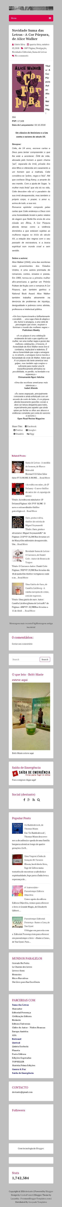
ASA (14, 1035)
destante (29, 1191)
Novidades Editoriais (21, 51)
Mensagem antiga (44, 623)
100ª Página (29, 48)
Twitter (19, 430)
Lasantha (15, 1198)
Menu (13, 18)
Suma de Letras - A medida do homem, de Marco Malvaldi (37, 466)
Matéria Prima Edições (23, 1065)
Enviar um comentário (22, 643)
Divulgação (41, 48)
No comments (21, 55)
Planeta (16, 1050)
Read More (45, 477)
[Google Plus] (28, 800)
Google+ (32, 430)
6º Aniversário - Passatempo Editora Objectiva (34, 891)
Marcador (17, 1008)
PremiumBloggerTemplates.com (35, 1198)
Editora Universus (21, 1023)
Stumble (19, 433)
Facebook (31, 426)
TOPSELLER (18, 1061)
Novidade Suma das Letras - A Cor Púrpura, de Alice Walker (30, 34)
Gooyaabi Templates (37, 1202)
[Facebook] (23, 800)
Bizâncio (16, 1020)
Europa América (20, 1031)
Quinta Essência (20, 1046)
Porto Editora (19, 1054)
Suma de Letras (39, 51)
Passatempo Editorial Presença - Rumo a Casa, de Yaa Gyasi (37, 922)
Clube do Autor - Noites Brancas (28, 1027)
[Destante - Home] (31, 9)
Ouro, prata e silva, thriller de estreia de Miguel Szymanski (35, 521)
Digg (31, 433)
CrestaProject (26, 1195)
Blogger (40, 1148)
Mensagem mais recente (20, 623)
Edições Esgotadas (21, 1057)
